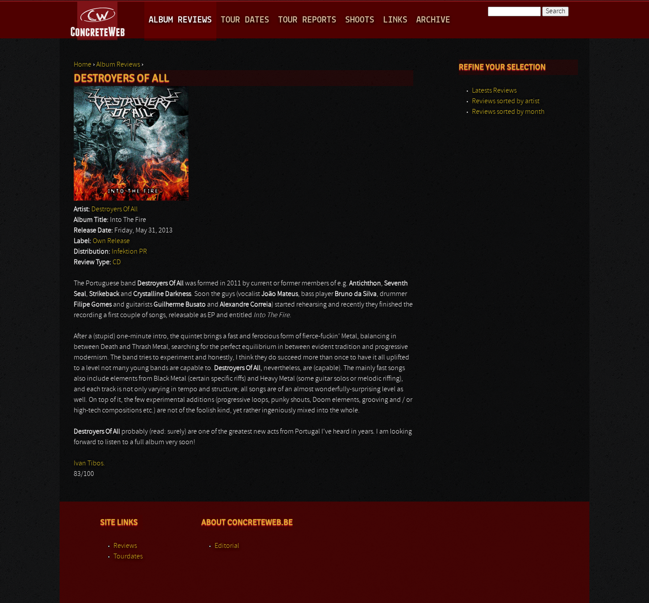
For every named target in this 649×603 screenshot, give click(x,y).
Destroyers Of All (114, 209)
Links (395, 20)
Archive (433, 20)
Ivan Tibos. (89, 463)
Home (82, 64)
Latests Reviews (494, 90)
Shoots (359, 20)
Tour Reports (307, 20)
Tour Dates (245, 20)
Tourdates (128, 556)
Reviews (125, 546)
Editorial (227, 546)
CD (117, 262)
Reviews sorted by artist (506, 101)
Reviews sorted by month (508, 112)
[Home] (98, 19)
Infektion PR (129, 251)
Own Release (111, 241)
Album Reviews (180, 20)
